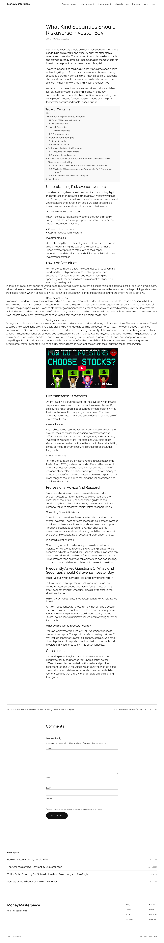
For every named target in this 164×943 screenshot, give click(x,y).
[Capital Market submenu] (112, 4)
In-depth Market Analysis (64, 155)
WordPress (153, 936)
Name (48, 777)
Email (48, 788)
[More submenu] (149, 4)
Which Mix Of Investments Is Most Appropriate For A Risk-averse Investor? (82, 171)
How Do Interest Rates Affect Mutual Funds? (133, 709)
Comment (50, 748)
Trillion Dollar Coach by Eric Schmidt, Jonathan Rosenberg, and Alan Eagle (47, 874)
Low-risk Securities (57, 127)
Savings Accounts (61, 134)
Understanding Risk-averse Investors (66, 116)
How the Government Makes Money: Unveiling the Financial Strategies (42, 709)
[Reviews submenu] (140, 4)
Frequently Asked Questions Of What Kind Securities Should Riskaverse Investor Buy (79, 160)
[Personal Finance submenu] (78, 4)
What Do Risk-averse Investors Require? (71, 175)
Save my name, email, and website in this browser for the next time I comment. (75, 809)
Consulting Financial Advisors (65, 151)
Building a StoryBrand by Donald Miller (28, 859)
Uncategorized (64, 39)
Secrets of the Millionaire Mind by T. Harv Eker (32, 881)
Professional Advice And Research (65, 148)
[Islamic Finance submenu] (129, 4)
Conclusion (53, 178)
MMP (55, 39)
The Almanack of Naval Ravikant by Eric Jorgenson (34, 867)
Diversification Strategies (61, 137)
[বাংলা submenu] (156, 4)
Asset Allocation (59, 141)
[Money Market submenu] (94, 4)
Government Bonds (61, 130)
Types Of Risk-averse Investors (66, 120)
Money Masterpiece (18, 4)
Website (49, 799)
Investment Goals (60, 123)
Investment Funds (61, 144)
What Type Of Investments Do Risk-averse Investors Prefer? (79, 165)
